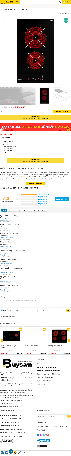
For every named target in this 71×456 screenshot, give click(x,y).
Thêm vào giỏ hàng (62, 111)
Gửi (68, 310)
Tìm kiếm (60, 2)
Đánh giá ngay (61, 199)
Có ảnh (44, 210)
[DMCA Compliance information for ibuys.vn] (6, 441)
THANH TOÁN (41, 422)
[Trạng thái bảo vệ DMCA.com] (42, 446)
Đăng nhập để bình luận (6, 220)
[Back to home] (11, 1)
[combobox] (40, 2)
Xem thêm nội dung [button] (35, 183)
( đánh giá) (60, 13)
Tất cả (4, 210)
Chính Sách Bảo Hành (44, 381)
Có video (36, 210)
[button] (2, 2)
